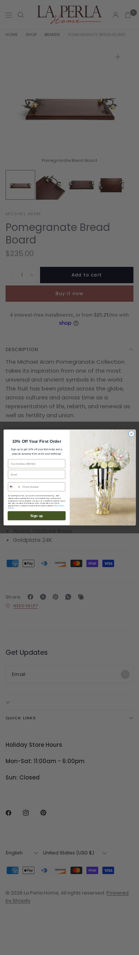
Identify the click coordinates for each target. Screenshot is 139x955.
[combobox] (14, 487)
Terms (11, 508)
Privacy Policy (59, 506)
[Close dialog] (131, 434)
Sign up (36, 515)
